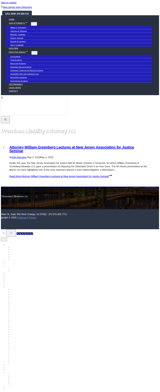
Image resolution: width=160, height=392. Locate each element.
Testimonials (10, 386)
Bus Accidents (15, 348)
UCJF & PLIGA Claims (18, 306)
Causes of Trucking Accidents (21, 294)
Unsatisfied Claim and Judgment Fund (24, 74)
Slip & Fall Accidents (17, 353)
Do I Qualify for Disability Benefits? (23, 377)
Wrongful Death (16, 360)
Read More (59, 176)
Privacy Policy (11, 365)
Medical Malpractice (17, 313)
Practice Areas (11, 287)
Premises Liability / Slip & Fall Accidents (24, 320)
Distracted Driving (16, 351)
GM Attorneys (19, 157)
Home (8, 273)
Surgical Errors (15, 344)
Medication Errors (16, 322)
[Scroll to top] (3, 233)
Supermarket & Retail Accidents (22, 332)
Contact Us (10, 261)
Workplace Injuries (17, 358)
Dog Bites (13, 346)
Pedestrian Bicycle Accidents (20, 67)
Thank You (10, 388)
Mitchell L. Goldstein (17, 35)
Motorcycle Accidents (18, 63)
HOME (11, 20)
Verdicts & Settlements (18, 271)
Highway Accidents (17, 334)
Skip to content (9, 2)
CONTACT (13, 91)
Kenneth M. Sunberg (18, 42)
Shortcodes (10, 367)
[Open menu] (5, 119)
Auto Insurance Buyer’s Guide (21, 292)
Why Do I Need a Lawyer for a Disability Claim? (27, 384)
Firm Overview (11, 266)
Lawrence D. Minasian (18, 31)
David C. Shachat (16, 38)
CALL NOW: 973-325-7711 (17, 14)
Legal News (10, 275)
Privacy (32, 217)
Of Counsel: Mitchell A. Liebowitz (18, 282)
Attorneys (9, 245)
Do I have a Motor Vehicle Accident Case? (25, 297)
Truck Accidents (16, 60)
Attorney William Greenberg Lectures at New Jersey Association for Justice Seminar (71, 149)
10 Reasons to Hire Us (18, 268)
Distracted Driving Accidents (20, 329)
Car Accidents (15, 57)
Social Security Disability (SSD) (17, 372)
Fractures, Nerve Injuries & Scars (22, 299)
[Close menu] (4, 239)
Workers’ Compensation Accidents (22, 304)
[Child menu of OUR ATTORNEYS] (34, 24)
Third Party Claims (17, 327)
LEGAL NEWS (15, 88)
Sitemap (22, 217)
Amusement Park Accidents (20, 290)
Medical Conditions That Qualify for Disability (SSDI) (29, 379)
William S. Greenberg (18, 28)
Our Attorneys (11, 285)
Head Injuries (15, 339)
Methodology (10, 278)
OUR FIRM (13, 48)
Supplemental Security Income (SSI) (23, 381)
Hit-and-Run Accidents (18, 77)
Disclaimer (9, 264)
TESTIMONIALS (16, 84)
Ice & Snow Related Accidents (21, 311)
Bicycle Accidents (16, 341)
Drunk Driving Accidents (19, 81)
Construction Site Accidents (20, 318)
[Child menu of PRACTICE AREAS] (34, 53)
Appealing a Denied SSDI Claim (22, 374)
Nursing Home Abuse (13, 280)
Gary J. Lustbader (17, 45)
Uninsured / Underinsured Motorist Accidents (26, 70)
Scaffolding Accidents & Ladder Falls (23, 315)
